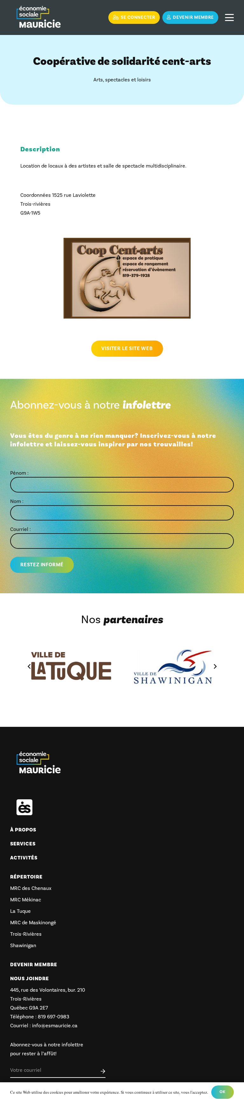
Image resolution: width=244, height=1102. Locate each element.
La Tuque (20, 911)
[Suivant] (215, 666)
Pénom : (19, 473)
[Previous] (29, 666)
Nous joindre (29, 978)
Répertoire (26, 877)
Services (23, 844)
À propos (23, 830)
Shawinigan (23, 945)
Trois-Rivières (26, 934)
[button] (229, 17)
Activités (23, 858)
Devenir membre (33, 964)
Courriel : (20, 529)
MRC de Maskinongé (33, 922)
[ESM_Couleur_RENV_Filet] (38, 17)
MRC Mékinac (25, 900)
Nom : (17, 501)
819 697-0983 (53, 1017)
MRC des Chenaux (30, 888)
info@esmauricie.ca (55, 1026)
